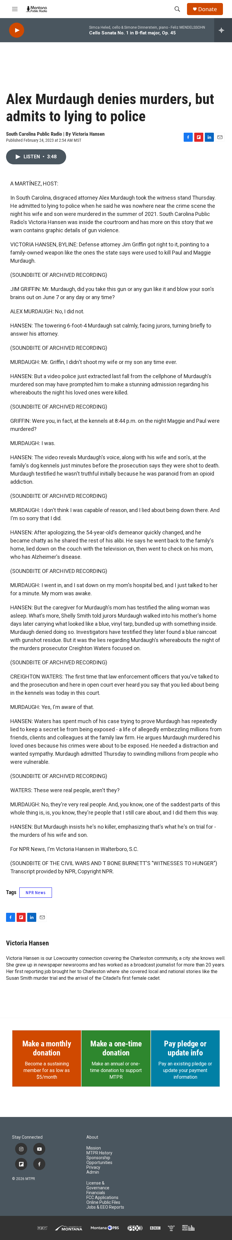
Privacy (93, 1167)
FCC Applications (102, 1197)
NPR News (36, 892)
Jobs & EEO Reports (105, 1207)
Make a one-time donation (116, 1048)
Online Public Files (103, 1202)
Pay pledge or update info (185, 1048)
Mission (93, 1148)
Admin (92, 1172)
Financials (95, 1193)
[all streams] (223, 30)
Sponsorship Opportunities (99, 1160)
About (92, 1137)
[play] (16, 30)
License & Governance (97, 1185)
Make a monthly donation (46, 1048)
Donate (207, 9)
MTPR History (99, 1153)
